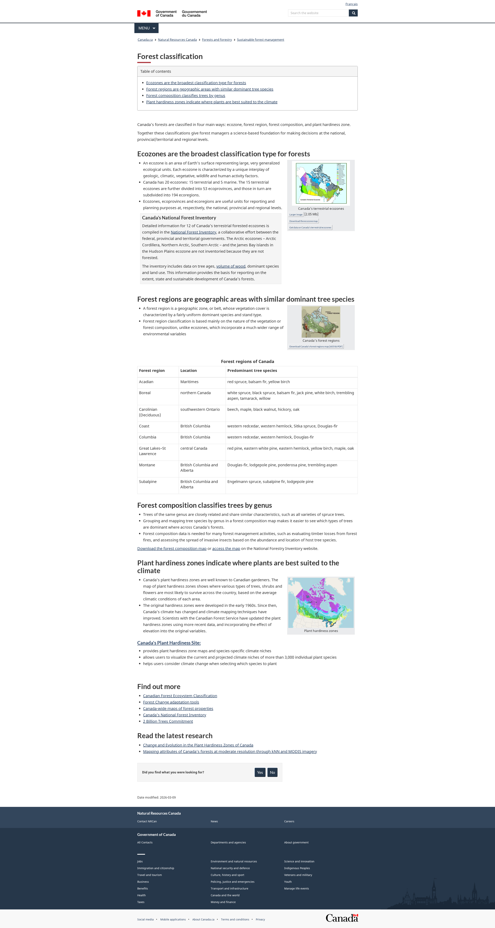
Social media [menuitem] (145, 919)
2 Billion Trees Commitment (168, 721)
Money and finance (223, 902)
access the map (226, 548)
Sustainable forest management (260, 40)
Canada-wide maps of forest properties (178, 708)
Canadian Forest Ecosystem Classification (180, 695)
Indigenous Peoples (297, 868)
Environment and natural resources (234, 861)
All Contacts (145, 842)
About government (296, 842)
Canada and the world (225, 895)
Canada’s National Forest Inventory (174, 714)
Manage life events (296, 888)
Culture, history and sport (227, 875)
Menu (144, 28)
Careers (289, 821)
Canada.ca (145, 40)
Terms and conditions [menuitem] (235, 919)
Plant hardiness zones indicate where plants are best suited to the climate (211, 101)
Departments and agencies (228, 842)
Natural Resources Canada (177, 40)
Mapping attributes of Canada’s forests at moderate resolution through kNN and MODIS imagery (230, 751)
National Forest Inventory (193, 232)
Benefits (142, 888)
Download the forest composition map (172, 548)
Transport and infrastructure (229, 888)
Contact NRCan (147, 821)
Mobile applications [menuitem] (173, 919)
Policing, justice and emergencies (232, 881)
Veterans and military (298, 875)
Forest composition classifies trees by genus (185, 95)
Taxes (140, 902)
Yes (260, 772)
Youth (288, 881)
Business (143, 881)
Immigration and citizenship (155, 868)
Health (141, 895)
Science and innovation (299, 861)
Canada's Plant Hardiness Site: (169, 642)
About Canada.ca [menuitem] (203, 919)
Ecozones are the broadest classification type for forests (196, 82)
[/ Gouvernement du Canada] (172, 14)
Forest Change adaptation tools (171, 702)
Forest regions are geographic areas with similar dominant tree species (209, 89)
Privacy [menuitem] (260, 919)
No (272, 772)
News (214, 821)
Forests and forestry (217, 40)
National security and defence (230, 868)
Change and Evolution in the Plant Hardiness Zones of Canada (198, 745)
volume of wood (230, 266)
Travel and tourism (149, 875)
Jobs (140, 861)
